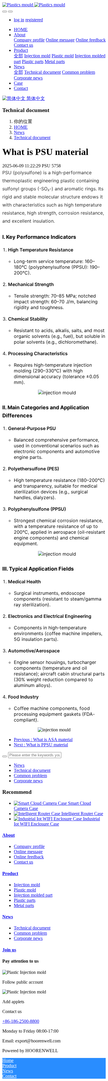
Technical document (32, 137)
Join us (9, 949)
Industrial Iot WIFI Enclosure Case (57, 821)
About (8, 835)
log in (19, 19)
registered (34, 19)
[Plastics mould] (54, 4)
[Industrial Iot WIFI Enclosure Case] (48, 818)
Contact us (23, 862)
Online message (28, 851)
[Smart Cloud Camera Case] (41, 803)
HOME (21, 29)
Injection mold (27, 884)
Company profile (29, 846)
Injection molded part (33, 895)
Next (41, 744)
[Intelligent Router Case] (37, 813)
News (19, 132)
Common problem (30, 775)
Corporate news (28, 780)
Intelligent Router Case (82, 813)
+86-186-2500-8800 (20, 1021)
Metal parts (24, 905)
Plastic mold (25, 889)
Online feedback (29, 856)
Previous (43, 739)
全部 (18, 55)
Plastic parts (24, 900)
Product (10, 873)
